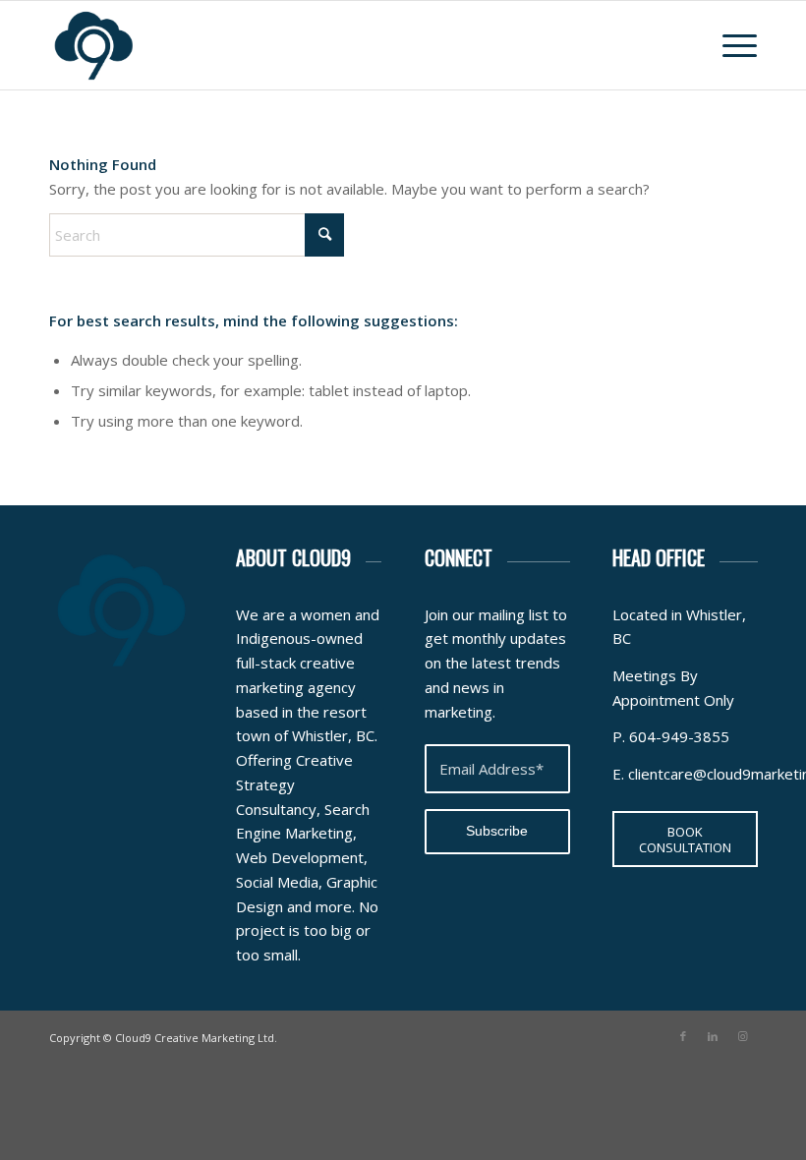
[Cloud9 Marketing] (93, 45)
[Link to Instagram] (742, 1036)
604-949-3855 (679, 736)
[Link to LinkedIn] (712, 1036)
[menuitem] (730, 45)
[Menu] (730, 45)
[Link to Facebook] (683, 1036)
